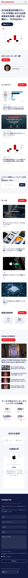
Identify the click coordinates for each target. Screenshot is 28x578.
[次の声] (25, 470)
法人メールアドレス (7, 522)
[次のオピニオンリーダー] (25, 67)
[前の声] (2, 470)
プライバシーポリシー (7, 551)
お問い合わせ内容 (6, 537)
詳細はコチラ (7, 24)
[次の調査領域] (25, 320)
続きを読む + (6, 59)
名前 (3, 517)
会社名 (4, 527)
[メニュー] (25, 2)
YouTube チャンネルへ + (8, 340)
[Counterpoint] (7, 2)
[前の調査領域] (2, 320)
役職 (3, 532)
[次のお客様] (25, 440)
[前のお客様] (2, 440)
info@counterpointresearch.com (11, 503)
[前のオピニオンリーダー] (2, 67)
